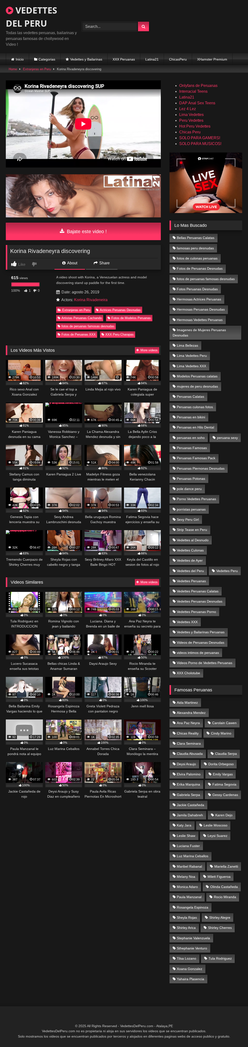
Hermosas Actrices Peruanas (199, 299)
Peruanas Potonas (191, 479)
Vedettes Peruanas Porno (196, 612)
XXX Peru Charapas (119, 334)
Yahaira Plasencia (190, 979)
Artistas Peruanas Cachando (82, 318)
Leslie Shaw (186, 836)
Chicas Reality (188, 733)
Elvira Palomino (189, 774)
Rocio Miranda (225, 897)
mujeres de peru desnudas (197, 386)
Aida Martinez (187, 702)
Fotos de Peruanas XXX (79, 334)
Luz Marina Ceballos (192, 856)
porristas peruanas (191, 509)
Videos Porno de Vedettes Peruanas (204, 663)
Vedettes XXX (187, 622)
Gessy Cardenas (225, 795)
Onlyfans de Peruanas (198, 86)
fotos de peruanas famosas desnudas (88, 326)
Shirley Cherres (220, 928)
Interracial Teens (193, 91)
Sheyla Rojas (187, 917)
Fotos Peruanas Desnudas (197, 289)
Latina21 (152, 59)
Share (104, 263)
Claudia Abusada (190, 754)
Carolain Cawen (224, 723)
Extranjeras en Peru (37, 69)
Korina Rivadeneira (91, 300)
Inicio (20, 59)
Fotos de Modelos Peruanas (131, 318)
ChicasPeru (178, 59)
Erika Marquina (188, 784)
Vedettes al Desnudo (193, 540)
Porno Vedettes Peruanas (196, 499)
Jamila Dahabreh (190, 815)
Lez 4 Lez (187, 109)
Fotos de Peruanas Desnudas (200, 268)
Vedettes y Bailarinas (86, 59)
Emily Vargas (223, 774)
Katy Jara (184, 825)
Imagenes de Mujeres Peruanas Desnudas (199, 332)
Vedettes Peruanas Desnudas (199, 601)
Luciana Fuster (188, 846)
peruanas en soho (191, 438)
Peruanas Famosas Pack (196, 458)
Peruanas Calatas (190, 396)
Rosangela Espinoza (192, 907)
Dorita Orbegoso (221, 764)
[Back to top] (233, 1032)
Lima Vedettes (191, 115)
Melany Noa (186, 877)
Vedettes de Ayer (190, 560)
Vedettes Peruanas (191, 581)
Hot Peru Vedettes (194, 126)
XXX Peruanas (124, 59)
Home (13, 69)
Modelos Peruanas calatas (197, 376)
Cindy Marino (221, 733)
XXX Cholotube (188, 673)
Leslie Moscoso (215, 825)
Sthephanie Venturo (192, 948)
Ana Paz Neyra (188, 723)
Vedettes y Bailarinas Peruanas (201, 632)
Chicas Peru (190, 132)
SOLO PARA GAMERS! (199, 138)
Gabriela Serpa (188, 795)
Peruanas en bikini (191, 417)
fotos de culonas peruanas (197, 258)
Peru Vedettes (191, 120)
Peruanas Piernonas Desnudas (201, 468)
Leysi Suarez (217, 836)
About (71, 263)
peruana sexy (227, 438)
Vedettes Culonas (190, 550)
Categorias (47, 59)
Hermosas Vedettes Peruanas (200, 320)
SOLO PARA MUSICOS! (200, 144)
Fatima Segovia (224, 784)
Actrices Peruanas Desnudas (120, 310)
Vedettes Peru (227, 571)
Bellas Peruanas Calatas (195, 238)
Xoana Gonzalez (189, 969)
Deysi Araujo (186, 764)
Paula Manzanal (189, 897)
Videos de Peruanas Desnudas (200, 642)
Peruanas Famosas (192, 448)
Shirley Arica (186, 928)
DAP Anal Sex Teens (197, 103)
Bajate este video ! (86, 231)
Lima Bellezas (187, 345)
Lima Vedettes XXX (191, 366)
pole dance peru (189, 489)
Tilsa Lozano (186, 958)
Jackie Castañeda (190, 805)
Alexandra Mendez (191, 713)
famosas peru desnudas (195, 248)
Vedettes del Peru (190, 571)
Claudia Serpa (226, 754)
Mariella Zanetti (226, 866)
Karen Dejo (223, 815)
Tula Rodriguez (220, 958)
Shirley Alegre (219, 917)
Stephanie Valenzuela (193, 938)
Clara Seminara (189, 743)
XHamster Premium (212, 59)
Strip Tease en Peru (192, 530)
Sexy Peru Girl (188, 519)
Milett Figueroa (219, 877)
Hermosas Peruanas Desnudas (201, 309)
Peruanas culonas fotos (195, 407)
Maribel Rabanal (189, 866)
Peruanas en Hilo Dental (195, 427)
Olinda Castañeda (224, 887)
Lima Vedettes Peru (192, 356)
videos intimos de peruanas (198, 653)
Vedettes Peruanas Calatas (197, 591)
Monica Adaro (187, 887)
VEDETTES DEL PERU (31, 16)
